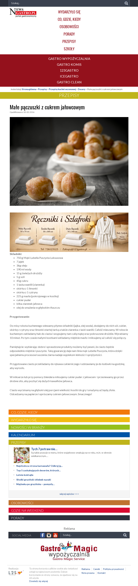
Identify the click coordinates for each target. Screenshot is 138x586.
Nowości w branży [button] (28, 427)
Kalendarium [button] (23, 435)
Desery (81, 89)
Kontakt (102, 573)
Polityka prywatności (113, 569)
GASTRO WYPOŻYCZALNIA (69, 59)
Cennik (96, 569)
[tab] (69, 412)
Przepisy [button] (18, 442)
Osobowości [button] (22, 503)
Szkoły (69, 48)
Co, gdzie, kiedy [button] (24, 412)
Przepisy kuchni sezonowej (62, 89)
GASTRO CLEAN (69, 82)
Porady (69, 34)
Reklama (86, 569)
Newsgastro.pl (22, 12)
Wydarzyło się (69, 11)
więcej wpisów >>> (69, 494)
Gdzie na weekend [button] (27, 510)
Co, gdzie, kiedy (69, 19)
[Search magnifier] (126, 3)
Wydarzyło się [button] (24, 420)
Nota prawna (88, 573)
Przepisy (69, 41)
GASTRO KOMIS (69, 64)
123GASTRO (69, 70)
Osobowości (69, 26)
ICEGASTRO (69, 76)
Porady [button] (17, 518)
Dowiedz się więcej (38, 581)
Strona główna (29, 89)
